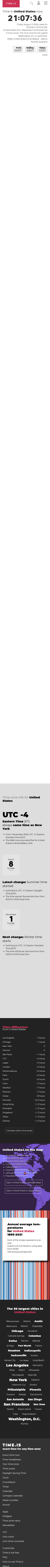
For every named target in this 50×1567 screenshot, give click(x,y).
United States (25, 1312)
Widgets (7, 1516)
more (44, 55)
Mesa (12, 1370)
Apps (5, 1511)
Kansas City (10, 1360)
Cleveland (32, 1331)
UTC (5, 1058)
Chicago (7, 1042)
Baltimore (11, 1326)
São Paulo (7, 1054)
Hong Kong (8, 1104)
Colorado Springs (16, 1336)
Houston (14, 1350)
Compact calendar (13, 1495)
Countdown (9, 1482)
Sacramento (36, 1394)
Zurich (6, 1079)
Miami (22, 1370)
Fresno (38, 1346)
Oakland (35, 1380)
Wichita (24, 1424)
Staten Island (24, 1409)
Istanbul (7, 1088)
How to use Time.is (13, 1561)
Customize (8, 1548)
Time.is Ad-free (11, 1552)
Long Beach (38, 1360)
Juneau (34, 1355)
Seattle (10, 1409)
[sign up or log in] (38, 4)
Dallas (13, 1340)
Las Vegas (24, 1360)
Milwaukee (34, 1370)
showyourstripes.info (22, 1252)
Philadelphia (16, 1389)
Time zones (9, 1468)
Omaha (33, 1385)
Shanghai (7, 1108)
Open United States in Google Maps (23, 1182)
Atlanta (26, 1321)
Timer (6, 1486)
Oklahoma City (18, 1385)
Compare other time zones (19, 1130)
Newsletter (9, 1525)
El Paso (10, 1346)
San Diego (35, 1399)
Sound (6, 1504)
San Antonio (15, 1399)
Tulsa (15, 1414)
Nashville (32, 1375)
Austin (38, 1321)
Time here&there (12, 1459)
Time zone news (11, 1520)
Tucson (38, 1409)
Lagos (5, 1063)
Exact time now (11, 1455)
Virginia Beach (29, 1414)
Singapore (7, 1112)
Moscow (7, 1092)
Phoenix (35, 1389)
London (6, 1067)
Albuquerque (12, 1321)
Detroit (36, 1341)
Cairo (5, 1083)
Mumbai (7, 1100)
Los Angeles (8, 1038)
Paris (18, 49)
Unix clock (8, 1536)
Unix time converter (13, 1541)
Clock (6, 1477)
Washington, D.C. (26, 36)
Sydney (6, 1121)
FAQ (5, 1557)
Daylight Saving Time (14, 1473)
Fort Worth (24, 1345)
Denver (24, 1341)
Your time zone (11, 1464)
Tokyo (42, 49)
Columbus (35, 1336)
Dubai (5, 1096)
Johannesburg (10, 1071)
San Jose (39, 1404)
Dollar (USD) (21, 1164)
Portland (11, 1394)
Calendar (7, 1491)
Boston (24, 1326)
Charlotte (37, 1326)
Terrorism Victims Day (36, 27)
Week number (10, 1500)
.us (32, 1170)
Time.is (11, 3)
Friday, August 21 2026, (32, 24)
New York (7, 1046)
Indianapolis (32, 1350)
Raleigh (22, 1394)
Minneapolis (18, 1375)
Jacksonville (18, 1355)
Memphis (37, 1365)
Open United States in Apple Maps (23, 1191)
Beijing (30, 49)
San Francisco (16, 1404)
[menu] (45, 3)
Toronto (6, 1050)
